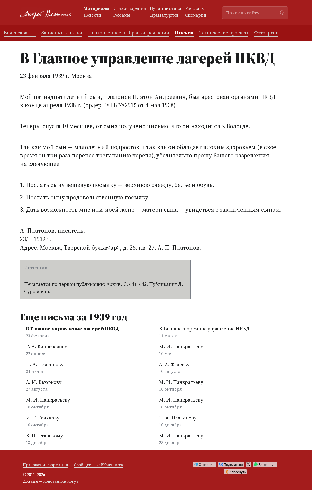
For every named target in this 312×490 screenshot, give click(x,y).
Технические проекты (223, 33)
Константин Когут (60, 481)
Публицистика (165, 8)
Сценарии (195, 15)
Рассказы (195, 8)
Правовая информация (45, 464)
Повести (92, 15)
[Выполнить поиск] (281, 12)
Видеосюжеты (20, 33)
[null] (204, 464)
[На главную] (48, 12)
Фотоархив (266, 33)
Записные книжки (61, 33)
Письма (184, 33)
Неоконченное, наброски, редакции (128, 33)
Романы (121, 15)
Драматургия (164, 15)
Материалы (96, 8)
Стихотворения (129, 8)
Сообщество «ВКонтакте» (98, 464)
